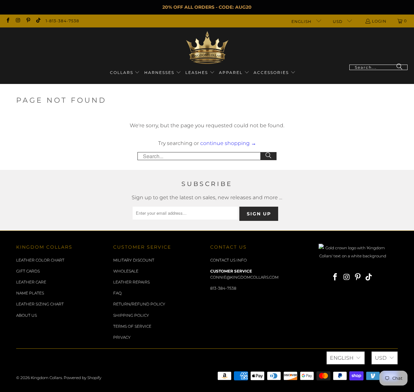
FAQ (117, 293)
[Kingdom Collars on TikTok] (38, 20)
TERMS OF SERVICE (132, 326)
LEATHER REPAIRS (131, 282)
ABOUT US (26, 315)
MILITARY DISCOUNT (133, 260)
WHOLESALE (125, 271)
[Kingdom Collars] (207, 48)
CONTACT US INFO (228, 260)
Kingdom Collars (46, 377)
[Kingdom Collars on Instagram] (17, 20)
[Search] (399, 67)
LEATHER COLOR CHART (40, 260)
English (302, 21)
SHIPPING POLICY (131, 315)
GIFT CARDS (28, 271)
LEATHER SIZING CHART (40, 304)
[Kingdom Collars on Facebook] (7, 20)
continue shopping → (228, 143)
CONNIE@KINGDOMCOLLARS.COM (244, 277)
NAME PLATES (30, 293)
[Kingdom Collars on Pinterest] (28, 20)
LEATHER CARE (31, 282)
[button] (125, 73)
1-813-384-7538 (62, 20)
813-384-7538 (223, 288)
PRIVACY (122, 337)
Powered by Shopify (82, 377)
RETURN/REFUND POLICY (139, 304)
